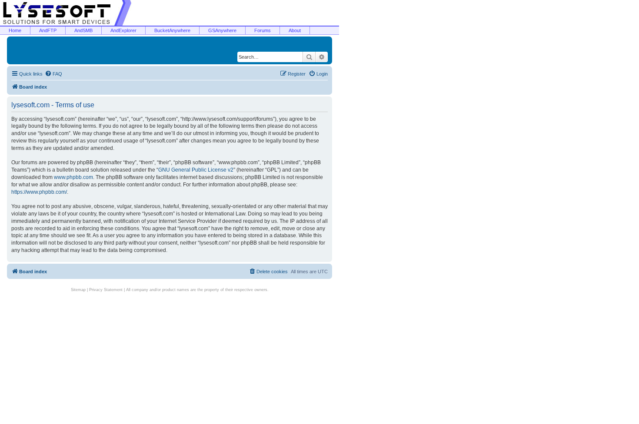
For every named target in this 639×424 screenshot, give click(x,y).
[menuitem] (53, 74)
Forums (262, 30)
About (295, 30)
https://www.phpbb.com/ (39, 192)
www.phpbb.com (73, 177)
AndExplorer (123, 30)
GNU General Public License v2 (195, 170)
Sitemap (78, 290)
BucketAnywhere (172, 30)
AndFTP (48, 30)
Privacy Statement (106, 290)
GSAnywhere (222, 30)
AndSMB (83, 30)
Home (15, 30)
